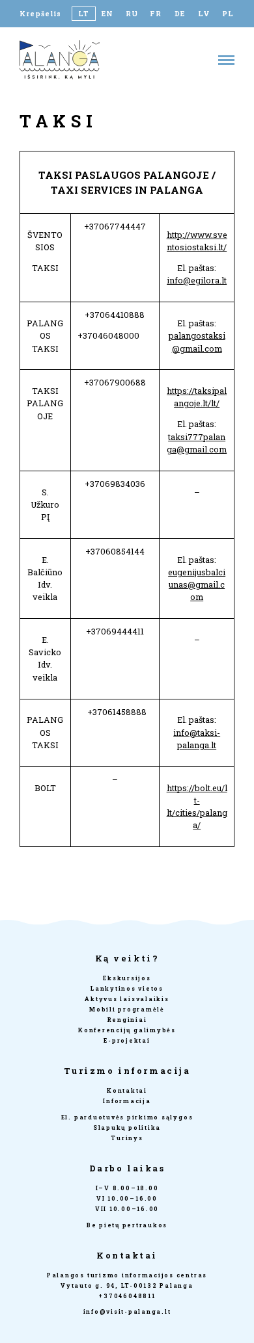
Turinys (127, 1137)
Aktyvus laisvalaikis (127, 998)
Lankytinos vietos (127, 988)
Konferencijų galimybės (127, 1030)
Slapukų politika (127, 1127)
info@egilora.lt (197, 280)
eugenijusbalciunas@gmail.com (196, 584)
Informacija (126, 1100)
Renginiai (127, 1019)
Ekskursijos (126, 978)
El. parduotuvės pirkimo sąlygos (127, 1117)
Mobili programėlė (127, 1009)
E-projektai (127, 1040)
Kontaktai (127, 1090)
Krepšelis (40, 13)
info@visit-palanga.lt (127, 1311)
